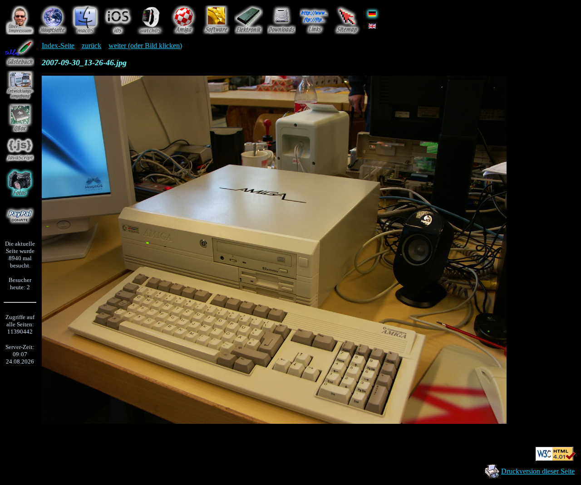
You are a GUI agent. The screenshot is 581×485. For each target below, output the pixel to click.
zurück (91, 45)
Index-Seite (58, 45)
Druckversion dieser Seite (538, 471)
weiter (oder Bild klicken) (145, 45)
